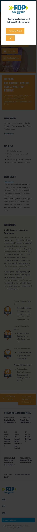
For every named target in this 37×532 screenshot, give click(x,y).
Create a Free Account (15, 31)
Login (10, 38)
